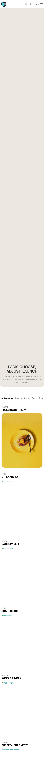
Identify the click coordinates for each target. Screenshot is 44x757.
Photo (34, 398)
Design (27, 398)
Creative (18, 398)
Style (41, 398)
